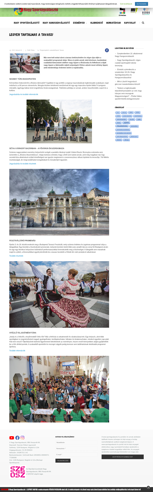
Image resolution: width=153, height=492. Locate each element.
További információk (17, 351)
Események (79, 22)
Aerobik (132, 119)
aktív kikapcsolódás (122, 136)
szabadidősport (54, 50)
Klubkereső (97, 22)
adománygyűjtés (121, 119)
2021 (131, 112)
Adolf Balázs (138, 116)
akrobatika (134, 126)
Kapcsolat (130, 22)
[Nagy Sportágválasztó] (36, 15)
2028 (118, 116)
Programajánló (44, 50)
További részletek (16, 256)
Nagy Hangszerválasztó (56, 22)
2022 (137, 112)
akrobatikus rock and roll (123, 133)
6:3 (118, 112)
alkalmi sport (134, 136)
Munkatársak (113, 22)
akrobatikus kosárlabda (123, 129)
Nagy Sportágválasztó (26, 22)
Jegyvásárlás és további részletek (22, 164)
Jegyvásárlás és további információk (23, 94)
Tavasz (62, 50)
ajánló (126, 122)
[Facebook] (107, 49)
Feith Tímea (30, 50)
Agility (139, 119)
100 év (124, 112)
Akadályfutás (122, 126)
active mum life (127, 116)
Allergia (127, 140)
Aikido (118, 122)
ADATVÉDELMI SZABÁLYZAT (122, 457)
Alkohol (119, 140)
